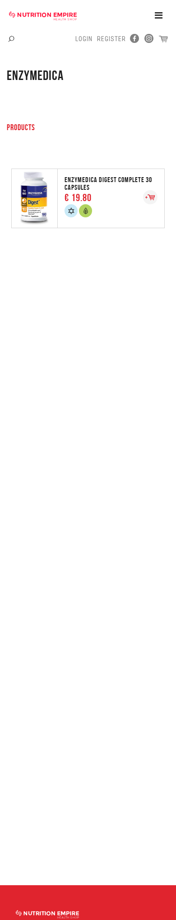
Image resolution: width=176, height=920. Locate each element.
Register (111, 38)
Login (84, 38)
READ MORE (88, 198)
